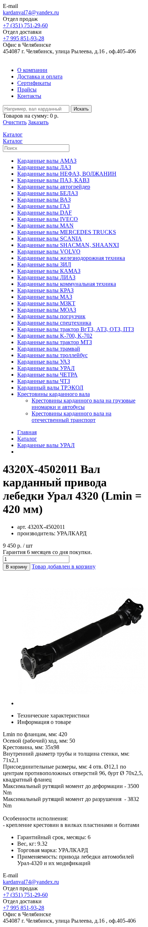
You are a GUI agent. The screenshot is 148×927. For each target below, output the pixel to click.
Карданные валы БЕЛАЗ (47, 193)
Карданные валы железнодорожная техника (71, 258)
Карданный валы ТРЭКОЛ (50, 387)
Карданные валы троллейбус (52, 355)
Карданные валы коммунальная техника (66, 284)
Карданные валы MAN (45, 225)
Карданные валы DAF (44, 213)
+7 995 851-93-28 (23, 38)
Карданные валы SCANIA (49, 238)
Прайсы (27, 89)
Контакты (29, 96)
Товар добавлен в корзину (64, 566)
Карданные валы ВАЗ (44, 200)
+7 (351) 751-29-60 (25, 25)
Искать (81, 109)
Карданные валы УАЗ (43, 362)
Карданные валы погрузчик (51, 316)
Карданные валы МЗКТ (46, 303)
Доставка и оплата (40, 76)
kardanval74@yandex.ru (31, 12)
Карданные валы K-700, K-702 (54, 336)
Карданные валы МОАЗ (46, 310)
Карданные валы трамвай (48, 349)
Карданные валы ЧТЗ (43, 381)
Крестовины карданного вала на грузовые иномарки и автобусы (83, 403)
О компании (32, 70)
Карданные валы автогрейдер (53, 187)
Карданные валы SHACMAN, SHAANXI (68, 245)
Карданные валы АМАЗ (47, 161)
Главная (27, 432)
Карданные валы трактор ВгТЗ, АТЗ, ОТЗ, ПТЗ (75, 329)
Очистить (15, 122)
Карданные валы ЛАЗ (44, 167)
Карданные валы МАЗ (44, 297)
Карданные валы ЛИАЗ (46, 277)
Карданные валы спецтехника (54, 323)
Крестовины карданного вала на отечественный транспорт (71, 416)
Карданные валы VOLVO (48, 251)
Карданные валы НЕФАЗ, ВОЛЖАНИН (66, 174)
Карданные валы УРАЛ (46, 368)
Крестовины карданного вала (53, 394)
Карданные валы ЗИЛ (44, 264)
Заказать (38, 122)
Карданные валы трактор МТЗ (54, 342)
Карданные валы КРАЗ (45, 290)
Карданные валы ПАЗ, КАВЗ (53, 180)
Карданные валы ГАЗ (43, 206)
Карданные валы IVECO (47, 219)
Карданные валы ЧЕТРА (47, 375)
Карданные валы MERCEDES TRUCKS (66, 232)
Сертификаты (34, 83)
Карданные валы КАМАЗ (48, 271)
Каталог (27, 439)
